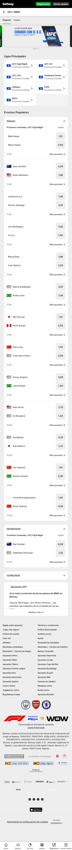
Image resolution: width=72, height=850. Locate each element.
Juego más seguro (11, 629)
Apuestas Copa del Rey (48, 664)
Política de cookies (11, 634)
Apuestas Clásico (10, 664)
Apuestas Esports (10, 681)
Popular (7, 20)
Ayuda (40, 638)
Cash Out (7, 638)
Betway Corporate (45, 651)
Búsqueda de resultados (48, 642)
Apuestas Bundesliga (47, 668)
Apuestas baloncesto (12, 677)
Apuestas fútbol (10, 660)
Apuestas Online (10, 655)
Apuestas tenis (9, 673)
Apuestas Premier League (14, 668)
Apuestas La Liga (45, 660)
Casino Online (9, 686)
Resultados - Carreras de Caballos (53, 647)
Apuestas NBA (44, 677)
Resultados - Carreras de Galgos (17, 651)
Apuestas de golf (45, 673)
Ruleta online (43, 690)
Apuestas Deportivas (47, 655)
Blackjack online (45, 686)
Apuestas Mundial (46, 694)
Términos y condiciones (48, 625)
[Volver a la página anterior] (4, 12)
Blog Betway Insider (11, 694)
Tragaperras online (11, 690)
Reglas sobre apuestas (13, 625)
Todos (17, 20)
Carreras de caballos (47, 681)
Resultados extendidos (13, 647)
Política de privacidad (47, 629)
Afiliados (7, 642)
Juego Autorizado (36, 727)
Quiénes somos (44, 634)
